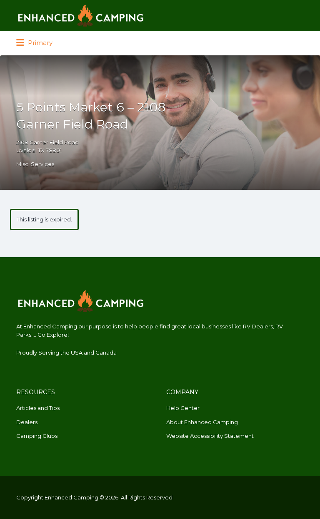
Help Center (183, 408)
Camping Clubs (37, 435)
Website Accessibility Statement (210, 435)
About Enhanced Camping (202, 422)
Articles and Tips (38, 408)
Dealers (27, 422)
